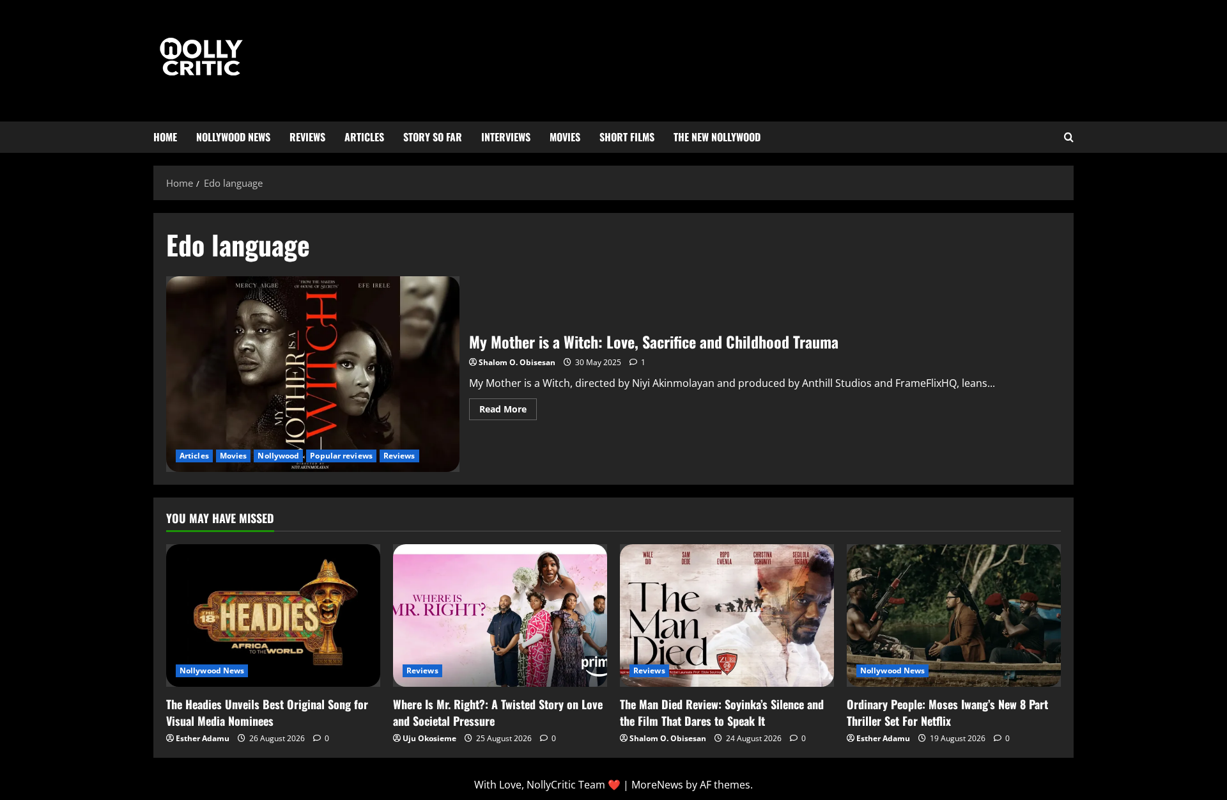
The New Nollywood (717, 137)
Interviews (505, 137)
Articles (364, 137)
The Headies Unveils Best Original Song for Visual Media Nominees (267, 712)
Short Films (626, 137)
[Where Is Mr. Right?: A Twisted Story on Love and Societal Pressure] (500, 615)
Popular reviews (341, 455)
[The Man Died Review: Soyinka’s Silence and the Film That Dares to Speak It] (727, 615)
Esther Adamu (202, 738)
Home (165, 137)
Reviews (307, 137)
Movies (565, 137)
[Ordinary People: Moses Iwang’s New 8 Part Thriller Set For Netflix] (954, 615)
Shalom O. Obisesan (517, 362)
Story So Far (432, 137)
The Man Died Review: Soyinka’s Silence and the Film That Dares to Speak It (722, 712)
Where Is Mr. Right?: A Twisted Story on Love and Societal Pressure (498, 712)
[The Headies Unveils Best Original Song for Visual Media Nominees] (273, 615)
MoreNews (657, 785)
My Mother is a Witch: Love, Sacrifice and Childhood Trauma (312, 374)
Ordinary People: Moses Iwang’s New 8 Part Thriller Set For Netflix (947, 712)
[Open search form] (1069, 137)
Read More (508, 406)
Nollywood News (233, 137)
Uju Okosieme (429, 738)
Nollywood (278, 455)
